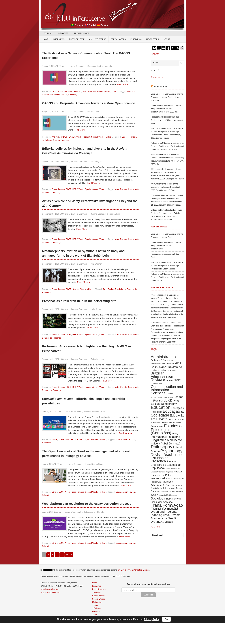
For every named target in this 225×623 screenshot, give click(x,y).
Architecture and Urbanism (162, 364)
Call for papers (97, 39)
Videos (96, 605)
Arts (117, 189)
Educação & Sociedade (167, 413)
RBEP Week (78, 189)
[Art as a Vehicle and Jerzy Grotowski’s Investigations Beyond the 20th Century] (54, 231)
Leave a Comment (76, 66)
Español (104, 25)
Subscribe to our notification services (148, 584)
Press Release (76, 39)
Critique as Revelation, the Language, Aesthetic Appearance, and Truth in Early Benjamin (166, 213)
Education (46, 443)
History (175, 433)
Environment (157, 426)
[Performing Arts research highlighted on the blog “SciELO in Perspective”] (54, 377)
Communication (156, 383)
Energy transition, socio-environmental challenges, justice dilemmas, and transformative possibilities (167, 198)
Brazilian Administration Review (162, 376)
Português (79, 25)
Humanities (160, 86)
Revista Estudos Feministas (172, 492)
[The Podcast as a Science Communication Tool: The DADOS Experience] (54, 84)
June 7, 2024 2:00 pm (51, 412)
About (167, 39)
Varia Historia (167, 522)
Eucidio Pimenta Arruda (94, 412)
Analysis (55, 137)
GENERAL (48, 33)
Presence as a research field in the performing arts (79, 301)
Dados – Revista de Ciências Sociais (167, 400)
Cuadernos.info (168, 397)
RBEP (68, 189)
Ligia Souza (96, 309)
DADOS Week (66, 91)
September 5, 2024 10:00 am (55, 214)
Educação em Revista (125, 439)
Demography (169, 403)
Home (45, 39)
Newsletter (152, 39)
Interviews (58, 39)
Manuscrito (174, 440)
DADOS (55, 91)
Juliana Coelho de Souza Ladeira (105, 214)
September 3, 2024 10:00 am (55, 309)
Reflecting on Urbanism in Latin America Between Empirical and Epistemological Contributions (167, 146)
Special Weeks (118, 39)
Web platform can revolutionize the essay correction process (86, 503)
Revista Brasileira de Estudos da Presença (167, 458)
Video (113, 91)
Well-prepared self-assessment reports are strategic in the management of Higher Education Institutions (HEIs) (167, 172)
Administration (163, 356)
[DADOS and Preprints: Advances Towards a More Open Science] (54, 129)
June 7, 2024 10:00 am (52, 464)
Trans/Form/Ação (167, 505)
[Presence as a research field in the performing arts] (54, 327)
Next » (69, 554)
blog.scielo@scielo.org (50, 592)
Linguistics (158, 440)
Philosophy (161, 446)
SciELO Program (170, 495)
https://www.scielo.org (49, 589)
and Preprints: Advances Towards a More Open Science (88, 103)
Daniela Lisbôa (93, 111)
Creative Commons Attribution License (133, 570)
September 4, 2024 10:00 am (55, 264)
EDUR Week (64, 439)
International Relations (165, 436)
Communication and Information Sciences (167, 390)
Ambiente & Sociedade (162, 360)
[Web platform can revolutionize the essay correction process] (54, 529)
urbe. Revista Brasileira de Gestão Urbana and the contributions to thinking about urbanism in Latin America (167, 157)
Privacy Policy (151, 619)
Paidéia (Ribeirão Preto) (165, 443)
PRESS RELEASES (81, 33)
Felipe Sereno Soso (94, 464)
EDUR (54, 439)
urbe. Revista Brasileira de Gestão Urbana (165, 518)
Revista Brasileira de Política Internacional (166, 475)
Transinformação (164, 508)
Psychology (171, 450)
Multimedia (136, 39)
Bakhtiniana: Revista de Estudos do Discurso (166, 368)
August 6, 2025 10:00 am (53, 66)
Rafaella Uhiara (97, 359)
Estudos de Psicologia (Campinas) (167, 429)
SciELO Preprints (157, 495)
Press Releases (98, 589)
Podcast (77, 91)
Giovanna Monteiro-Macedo (99, 66)
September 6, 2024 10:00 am (55, 161)
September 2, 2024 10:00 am (55, 359)
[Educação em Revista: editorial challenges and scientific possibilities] (54, 429)
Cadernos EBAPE (172, 380)
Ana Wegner (96, 161)
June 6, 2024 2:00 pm (51, 512)
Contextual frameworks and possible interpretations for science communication (166, 108)
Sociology (72, 95)
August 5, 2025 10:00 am (53, 111)
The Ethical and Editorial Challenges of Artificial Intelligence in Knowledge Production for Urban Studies (167, 131)
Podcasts (97, 608)
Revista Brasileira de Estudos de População (166, 465)
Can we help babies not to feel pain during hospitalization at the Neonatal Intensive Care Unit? (167, 314)
